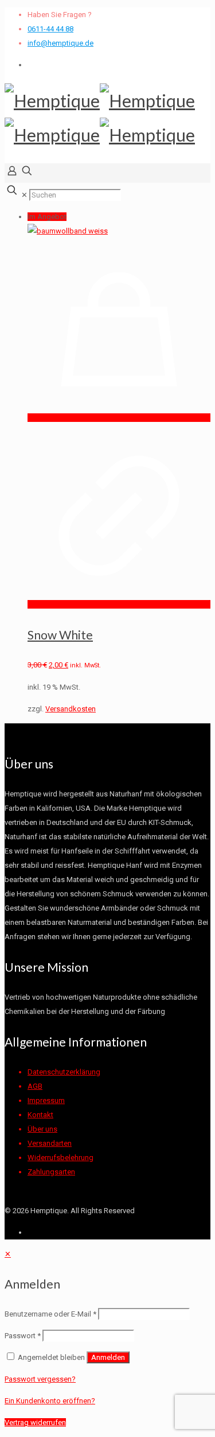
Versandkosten (70, 709)
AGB (35, 1086)
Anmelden (108, 1357)
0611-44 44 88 (50, 29)
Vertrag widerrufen (35, 1422)
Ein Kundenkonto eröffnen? (50, 1400)
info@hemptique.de (60, 43)
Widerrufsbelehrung (60, 1157)
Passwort (23, 1335)
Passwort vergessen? (40, 1379)
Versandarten (50, 1143)
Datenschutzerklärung (64, 1072)
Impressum (46, 1100)
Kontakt (40, 1114)
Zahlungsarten (51, 1172)
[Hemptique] (100, 118)
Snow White (60, 634)
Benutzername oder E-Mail (50, 1314)
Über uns (42, 1129)
